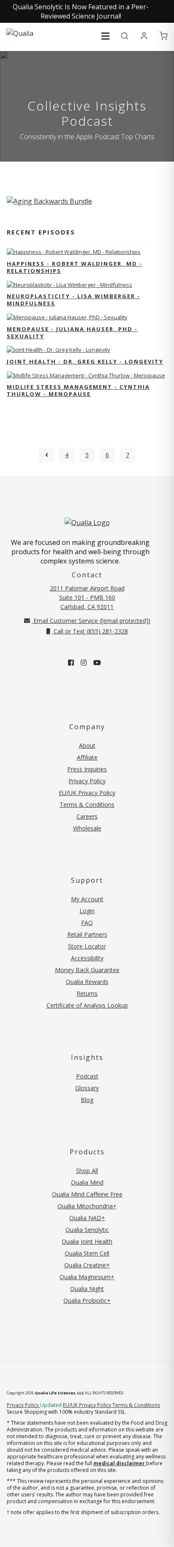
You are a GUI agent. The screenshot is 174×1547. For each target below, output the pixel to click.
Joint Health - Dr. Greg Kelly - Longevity (85, 361)
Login (87, 911)
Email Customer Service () (91, 621)
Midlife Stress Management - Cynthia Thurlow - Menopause (78, 390)
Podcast (87, 1076)
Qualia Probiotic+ (87, 1300)
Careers (87, 816)
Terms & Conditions (87, 804)
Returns (87, 993)
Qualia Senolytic (87, 1230)
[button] (105, 36)
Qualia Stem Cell (87, 1253)
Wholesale (87, 828)
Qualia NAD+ (87, 1218)
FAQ (87, 923)
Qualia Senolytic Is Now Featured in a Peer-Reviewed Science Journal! (81, 11)
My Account (87, 899)
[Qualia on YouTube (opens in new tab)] (97, 662)
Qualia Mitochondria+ (87, 1206)
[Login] (144, 36)
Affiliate (87, 757)
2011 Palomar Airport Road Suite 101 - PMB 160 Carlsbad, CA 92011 (87, 597)
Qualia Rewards (87, 982)
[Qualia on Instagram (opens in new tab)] (84, 662)
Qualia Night (87, 1289)
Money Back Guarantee (87, 970)
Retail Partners (87, 934)
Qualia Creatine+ (87, 1265)
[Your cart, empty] (163, 36)
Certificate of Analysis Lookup (87, 1005)
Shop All (87, 1171)
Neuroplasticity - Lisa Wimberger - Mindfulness (73, 299)
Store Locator (87, 946)
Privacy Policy (87, 781)
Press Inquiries (87, 769)
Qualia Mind (87, 1182)
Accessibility (87, 958)
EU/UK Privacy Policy (87, 793)
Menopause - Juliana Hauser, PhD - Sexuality (72, 332)
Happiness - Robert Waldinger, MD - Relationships (74, 267)
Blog (87, 1100)
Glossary (87, 1088)
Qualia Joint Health (87, 1241)
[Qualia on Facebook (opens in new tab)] (71, 662)
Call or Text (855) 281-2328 (90, 631)
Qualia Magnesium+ (87, 1277)
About (87, 745)
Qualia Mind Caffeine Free (87, 1194)
